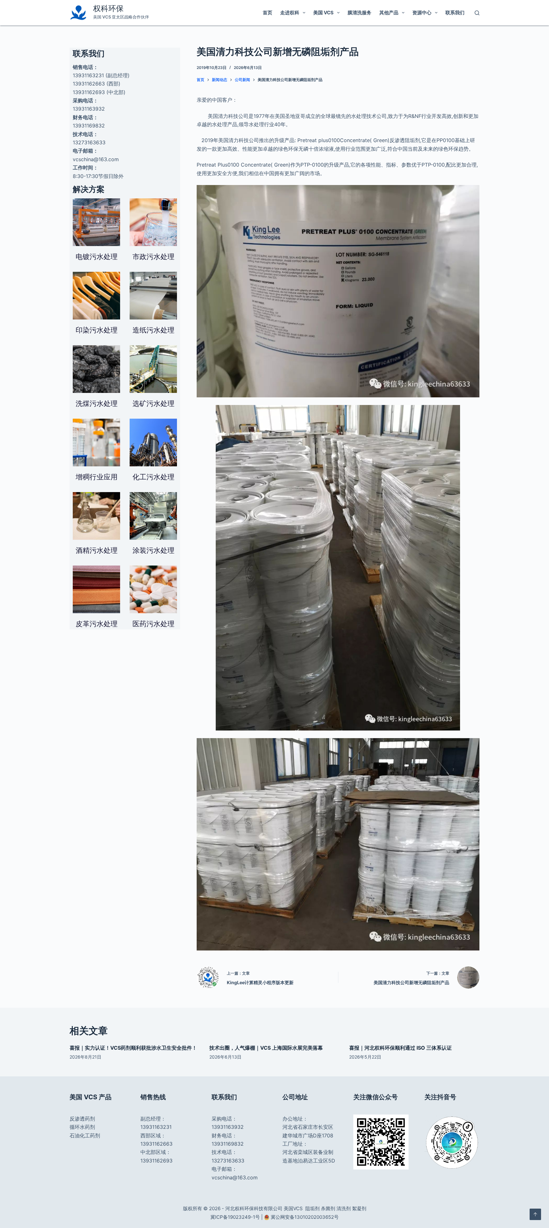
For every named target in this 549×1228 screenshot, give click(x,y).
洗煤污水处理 (97, 403)
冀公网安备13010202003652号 (305, 1217)
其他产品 (388, 13)
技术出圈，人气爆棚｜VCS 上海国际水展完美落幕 (266, 1048)
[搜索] (477, 12)
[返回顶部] (535, 1214)
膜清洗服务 (359, 13)
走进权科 (289, 13)
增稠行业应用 (97, 477)
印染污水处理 (97, 330)
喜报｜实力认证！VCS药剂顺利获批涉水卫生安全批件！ (133, 1048)
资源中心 (421, 13)
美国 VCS (323, 13)
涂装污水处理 (153, 550)
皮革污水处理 (97, 624)
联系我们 (454, 13)
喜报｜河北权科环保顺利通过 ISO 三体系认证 (400, 1048)
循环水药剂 (82, 1127)
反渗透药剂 (82, 1118)
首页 (267, 13)
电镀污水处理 (97, 256)
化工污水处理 (153, 477)
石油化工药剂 (85, 1135)
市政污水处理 (153, 256)
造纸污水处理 (153, 330)
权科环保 (108, 8)
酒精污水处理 (97, 550)
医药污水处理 (153, 624)
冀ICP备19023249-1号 (235, 1217)
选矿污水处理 (153, 403)
